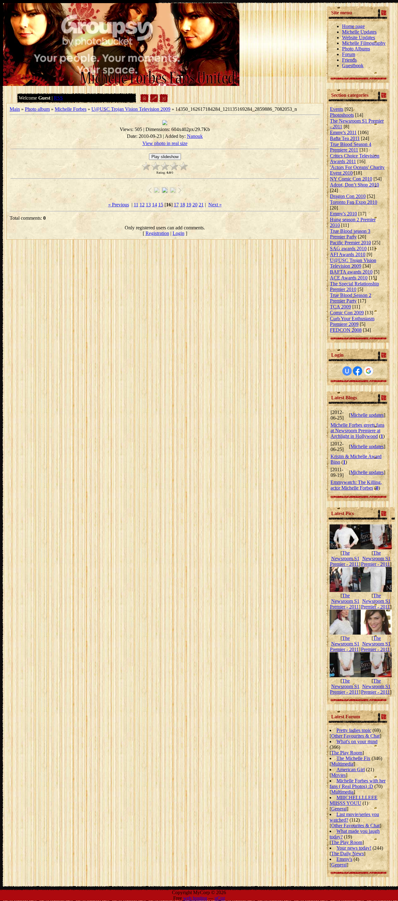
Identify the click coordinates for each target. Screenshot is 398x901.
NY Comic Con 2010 (351, 178)
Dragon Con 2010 (348, 196)
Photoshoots (342, 115)
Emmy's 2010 (343, 213)
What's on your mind (356, 741)
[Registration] (154, 100)
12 (142, 204)
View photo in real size (164, 143)
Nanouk (195, 136)
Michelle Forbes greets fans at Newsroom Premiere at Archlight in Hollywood (357, 430)
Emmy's (344, 859)
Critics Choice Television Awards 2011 (354, 158)
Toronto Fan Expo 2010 (353, 202)
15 (160, 204)
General (339, 808)
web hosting (195, 898)
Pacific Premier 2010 (350, 242)
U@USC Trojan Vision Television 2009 (130, 109)
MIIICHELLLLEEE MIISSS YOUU (353, 800)
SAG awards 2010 (348, 248)
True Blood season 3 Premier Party (350, 233)
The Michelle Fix (353, 758)
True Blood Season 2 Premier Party (350, 298)
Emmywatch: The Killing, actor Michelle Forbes (356, 485)
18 (182, 204)
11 (136, 204)
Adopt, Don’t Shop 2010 (354, 184)
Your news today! (353, 848)
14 (154, 204)
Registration (157, 233)
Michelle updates (367, 415)
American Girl (350, 769)
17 (176, 204)
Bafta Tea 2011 (345, 138)
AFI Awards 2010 (347, 254)
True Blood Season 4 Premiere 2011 (350, 147)
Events (336, 109)
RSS (58, 98)
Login (178, 233)
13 (148, 204)
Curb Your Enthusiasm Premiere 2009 (352, 321)
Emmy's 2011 (343, 132)
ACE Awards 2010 (349, 277)
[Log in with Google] (368, 371)
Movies (338, 775)
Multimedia (342, 764)
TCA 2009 (340, 306)
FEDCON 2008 (346, 330)
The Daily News (347, 853)
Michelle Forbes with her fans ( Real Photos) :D (358, 783)
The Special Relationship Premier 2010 (354, 286)
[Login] (164, 100)
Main (15, 109)
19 (188, 204)
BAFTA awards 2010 (351, 272)
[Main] (144, 100)
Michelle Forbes (70, 109)
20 (194, 204)
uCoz (220, 898)
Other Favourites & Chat (355, 736)
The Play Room (346, 752)
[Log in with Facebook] (357, 371)
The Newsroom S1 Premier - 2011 (344, 558)
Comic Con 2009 (347, 312)
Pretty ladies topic (353, 730)
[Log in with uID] (347, 371)
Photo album (37, 109)
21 (201, 204)
